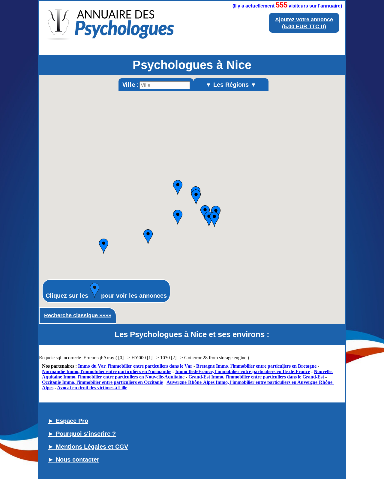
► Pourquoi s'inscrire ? (82, 433)
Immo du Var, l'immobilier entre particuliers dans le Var (135, 366)
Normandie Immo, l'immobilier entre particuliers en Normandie (106, 371)
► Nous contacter (73, 459)
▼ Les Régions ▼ (231, 84)
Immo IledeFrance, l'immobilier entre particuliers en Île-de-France (242, 371)
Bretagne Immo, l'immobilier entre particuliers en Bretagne (256, 366)
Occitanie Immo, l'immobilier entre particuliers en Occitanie (102, 382)
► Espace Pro (68, 420)
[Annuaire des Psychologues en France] (110, 46)
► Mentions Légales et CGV (88, 446)
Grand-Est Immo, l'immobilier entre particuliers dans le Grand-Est (256, 376)
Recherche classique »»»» (77, 315)
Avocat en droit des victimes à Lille (92, 387)
